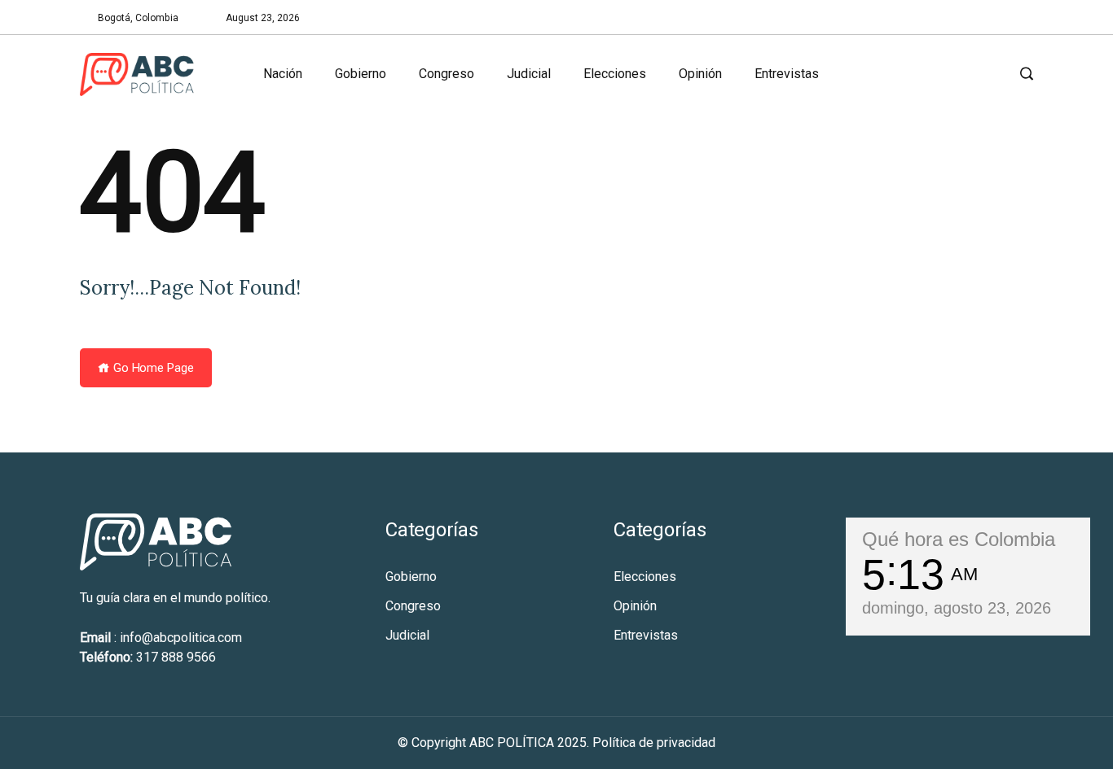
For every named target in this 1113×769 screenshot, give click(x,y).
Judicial (529, 73)
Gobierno (360, 73)
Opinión (700, 73)
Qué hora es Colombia (958, 539)
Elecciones (614, 73)
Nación (282, 73)
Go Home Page (152, 367)
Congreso (446, 73)
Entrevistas (786, 73)
